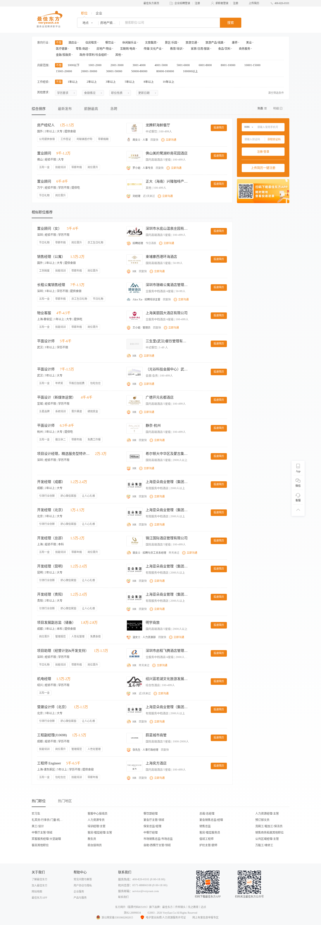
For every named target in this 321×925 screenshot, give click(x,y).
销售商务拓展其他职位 (269, 832)
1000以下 (74, 65)
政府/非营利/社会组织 (93, 54)
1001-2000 (95, 65)
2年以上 (92, 81)
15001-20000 (64, 71)
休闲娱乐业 (129, 42)
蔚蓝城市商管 (156, 735)
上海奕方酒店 (156, 763)
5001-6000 (183, 65)
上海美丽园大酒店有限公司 (167, 313)
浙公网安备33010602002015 (117, 917)
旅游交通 (191, 42)
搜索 (230, 22)
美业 (249, 42)
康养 (235, 42)
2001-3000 (117, 65)
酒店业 (72, 42)
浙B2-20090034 (132, 912)
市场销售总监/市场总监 (158, 838)
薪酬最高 (91, 109)
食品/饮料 (224, 48)
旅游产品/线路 (214, 42)
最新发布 (65, 109)
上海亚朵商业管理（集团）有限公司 (167, 482)
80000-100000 (165, 71)
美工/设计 (38, 826)
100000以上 (190, 71)
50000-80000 (139, 71)
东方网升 (120, 907)
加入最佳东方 (39, 885)
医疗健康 (61, 48)
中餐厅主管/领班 (42, 832)
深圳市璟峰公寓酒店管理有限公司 (167, 285)
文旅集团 (150, 42)
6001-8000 (205, 65)
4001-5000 (161, 65)
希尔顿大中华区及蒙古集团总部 (167, 454)
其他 (118, 54)
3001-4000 (139, 65)
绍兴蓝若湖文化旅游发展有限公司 (167, 679)
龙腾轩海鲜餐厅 (158, 125)
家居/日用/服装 (200, 48)
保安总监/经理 (152, 826)
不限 (59, 42)
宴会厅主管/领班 (153, 819)
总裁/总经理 (206, 813)
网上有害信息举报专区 (205, 917)
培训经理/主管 (96, 826)
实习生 (36, 813)
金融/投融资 (63, 54)
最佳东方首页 (151, 3)
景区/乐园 (171, 42)
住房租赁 (91, 42)
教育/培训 (176, 48)
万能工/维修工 (264, 845)
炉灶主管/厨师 (208, 845)
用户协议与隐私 (83, 885)
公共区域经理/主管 (267, 838)
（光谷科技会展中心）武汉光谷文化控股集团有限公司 (167, 369)
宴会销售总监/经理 (211, 819)
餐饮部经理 (150, 813)
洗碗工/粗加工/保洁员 (269, 826)
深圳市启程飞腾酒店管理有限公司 (167, 651)
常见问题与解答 (83, 879)
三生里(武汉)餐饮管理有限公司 (167, 341)
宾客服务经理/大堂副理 (46, 838)
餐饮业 (109, 42)
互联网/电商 (127, 48)
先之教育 (193, 907)
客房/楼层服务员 (209, 832)
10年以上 (169, 81)
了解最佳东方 (39, 879)
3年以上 (111, 81)
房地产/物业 (104, 48)
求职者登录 (221, 3)
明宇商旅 (153, 622)
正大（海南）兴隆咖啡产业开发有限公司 (167, 181)
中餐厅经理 (150, 832)
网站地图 (37, 891)
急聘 (113, 109)
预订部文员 (262, 819)
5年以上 (130, 81)
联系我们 (123, 897)
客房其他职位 (40, 845)
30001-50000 (114, 71)
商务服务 (244, 48)
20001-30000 (89, 71)
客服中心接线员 (97, 813)
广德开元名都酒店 (160, 397)
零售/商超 (82, 48)
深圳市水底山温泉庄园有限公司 (167, 228)
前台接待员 (95, 845)
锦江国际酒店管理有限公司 (167, 538)
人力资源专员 (96, 819)
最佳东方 (167, 907)
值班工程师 (206, 838)
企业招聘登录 (182, 3)
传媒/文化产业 (153, 48)
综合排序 (39, 109)
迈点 (203, 907)
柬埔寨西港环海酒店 (161, 257)
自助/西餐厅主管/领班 (157, 845)
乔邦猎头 (180, 907)
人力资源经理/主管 (267, 813)
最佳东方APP (39, 897)
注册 (197, 3)
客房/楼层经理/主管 (100, 832)
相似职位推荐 (42, 212)
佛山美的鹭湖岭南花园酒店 (167, 153)
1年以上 (73, 81)
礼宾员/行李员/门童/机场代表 (48, 819)
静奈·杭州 (153, 425)
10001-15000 (252, 65)
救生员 (92, 838)
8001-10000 (228, 65)
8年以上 (149, 81)
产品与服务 (80, 897)
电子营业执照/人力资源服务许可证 (166, 917)
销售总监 (205, 826)
